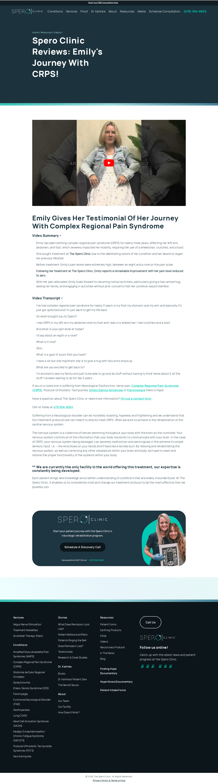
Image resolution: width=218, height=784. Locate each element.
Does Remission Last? (70, 646)
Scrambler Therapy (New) (28, 636)
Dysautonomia (21, 682)
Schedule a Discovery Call (82, 547)
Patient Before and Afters (72, 634)
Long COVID (20, 715)
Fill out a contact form (136, 398)
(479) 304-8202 (96, 560)
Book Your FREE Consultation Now (103, 2)
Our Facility (64, 706)
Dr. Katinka (64, 666)
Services (18, 617)
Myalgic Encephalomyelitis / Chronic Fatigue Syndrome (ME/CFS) (29, 736)
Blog (102, 658)
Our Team (63, 701)
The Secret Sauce (68, 685)
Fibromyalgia (136, 390)
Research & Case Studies (72, 657)
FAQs (103, 636)
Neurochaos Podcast (112, 647)
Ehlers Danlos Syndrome (106, 390)
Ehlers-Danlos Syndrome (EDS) (31, 688)
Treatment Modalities (25, 630)
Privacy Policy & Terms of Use (109, 780)
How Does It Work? (69, 712)
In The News (107, 653)
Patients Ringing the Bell (72, 640)
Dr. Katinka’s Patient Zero (72, 679)
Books (61, 673)
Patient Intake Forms (113, 690)
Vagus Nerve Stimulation (27, 624)
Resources (46, 32)
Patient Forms (108, 624)
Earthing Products (110, 630)
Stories (62, 617)
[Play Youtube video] (109, 163)
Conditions (20, 645)
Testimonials (65, 651)
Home (35, 32)
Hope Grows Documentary (116, 681)
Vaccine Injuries (22, 756)
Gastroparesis (21, 710)
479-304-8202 (63, 407)
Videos (57, 32)
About (62, 694)
